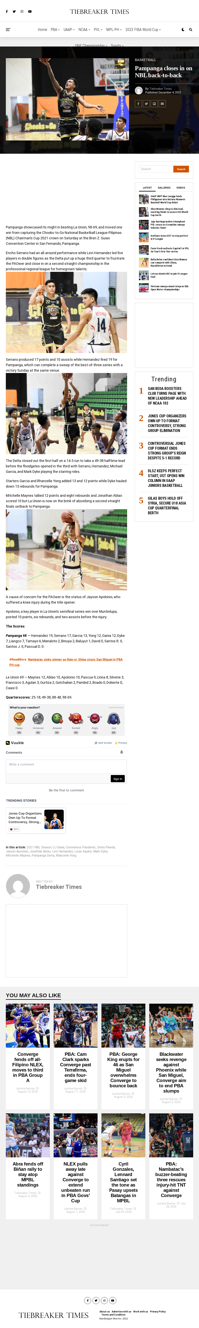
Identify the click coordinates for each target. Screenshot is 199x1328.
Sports (116, 45)
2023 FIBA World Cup (142, 29)
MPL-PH (112, 29)
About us (105, 1311)
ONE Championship (90, 45)
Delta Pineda (106, 847)
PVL (97, 29)
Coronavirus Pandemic (81, 847)
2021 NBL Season (39, 847)
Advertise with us (121, 1311)
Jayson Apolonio (17, 851)
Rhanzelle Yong (66, 855)
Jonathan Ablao (40, 851)
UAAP (68, 29)
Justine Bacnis (25, 1088)
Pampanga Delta (43, 855)
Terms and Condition (113, 1314)
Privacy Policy (158, 1311)
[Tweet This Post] (146, 103)
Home (42, 29)
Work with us (140, 1311)
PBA (54, 29)
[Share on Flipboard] (154, 103)
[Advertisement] (66, 190)
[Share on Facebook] (138, 103)
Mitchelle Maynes (18, 855)
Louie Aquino (83, 851)
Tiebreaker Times (160, 88)
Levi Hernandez (62, 851)
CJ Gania (58, 847)
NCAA (83, 29)
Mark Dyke (100, 851)
